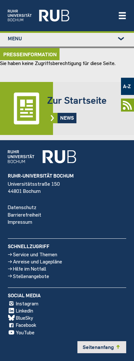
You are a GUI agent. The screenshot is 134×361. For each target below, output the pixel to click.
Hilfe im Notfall (29, 268)
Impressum (20, 222)
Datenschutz (22, 207)
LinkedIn (24, 310)
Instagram (27, 303)
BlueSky (24, 317)
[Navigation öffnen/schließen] (122, 15)
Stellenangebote (31, 276)
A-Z (127, 86)
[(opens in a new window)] (59, 15)
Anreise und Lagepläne (37, 261)
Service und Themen (35, 254)
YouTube (25, 332)
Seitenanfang (102, 347)
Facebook (26, 325)
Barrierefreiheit (24, 214)
